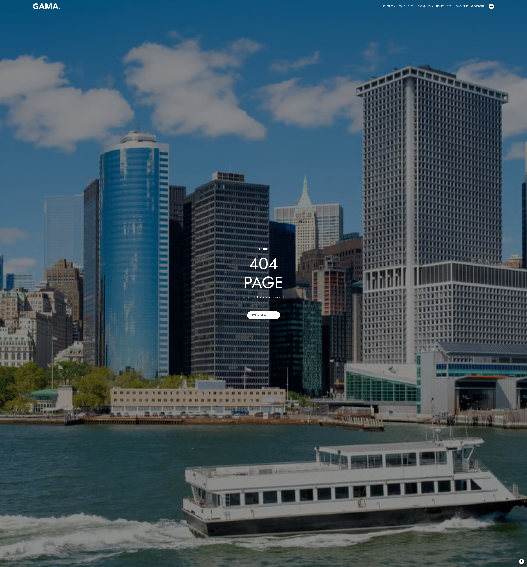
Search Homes (406, 6)
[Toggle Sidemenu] (491, 6)
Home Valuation (425, 6)
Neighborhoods (444, 6)
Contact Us (462, 6)
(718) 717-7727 (477, 6)
